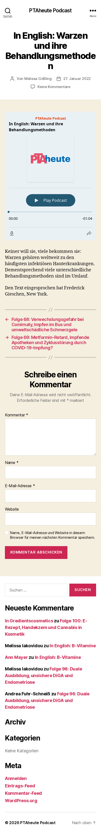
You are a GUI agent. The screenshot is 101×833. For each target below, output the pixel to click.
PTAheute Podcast (50, 10)
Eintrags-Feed (20, 785)
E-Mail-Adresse (20, 486)
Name (11, 463)
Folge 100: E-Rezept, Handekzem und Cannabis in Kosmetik (46, 627)
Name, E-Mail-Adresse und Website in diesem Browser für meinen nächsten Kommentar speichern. (52, 535)
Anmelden (16, 778)
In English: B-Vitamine (73, 645)
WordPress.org (21, 800)
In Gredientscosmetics (29, 620)
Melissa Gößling (38, 78)
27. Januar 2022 (77, 78)
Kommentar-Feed (23, 793)
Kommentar (16, 415)
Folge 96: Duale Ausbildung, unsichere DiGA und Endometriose (43, 675)
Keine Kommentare (54, 86)
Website (12, 509)
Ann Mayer (16, 657)
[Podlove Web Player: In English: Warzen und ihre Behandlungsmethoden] (50, 176)
